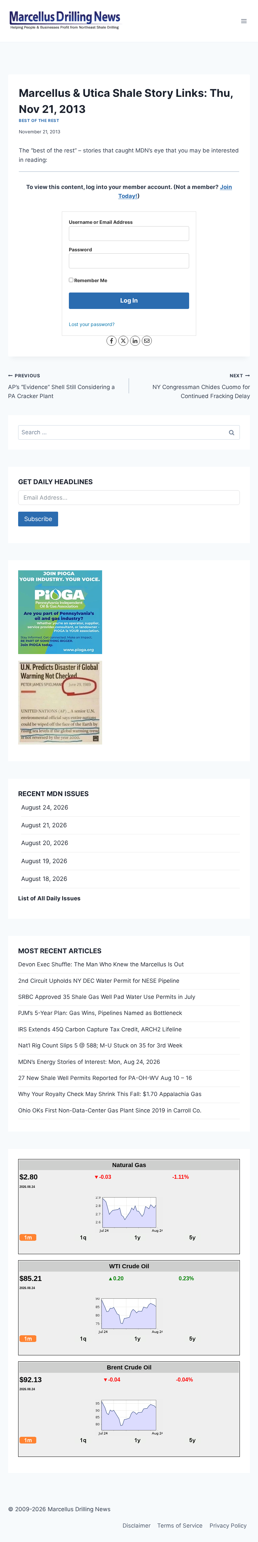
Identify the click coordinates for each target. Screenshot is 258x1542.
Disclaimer (136, 1525)
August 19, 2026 (44, 860)
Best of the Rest (39, 120)
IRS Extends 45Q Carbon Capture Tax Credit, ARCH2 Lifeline (100, 1029)
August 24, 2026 (44, 807)
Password (80, 249)
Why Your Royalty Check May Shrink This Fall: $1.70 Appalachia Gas (110, 1094)
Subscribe (38, 518)
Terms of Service (180, 1525)
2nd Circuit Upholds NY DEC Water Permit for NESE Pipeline (98, 980)
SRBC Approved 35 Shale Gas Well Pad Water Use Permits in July (106, 996)
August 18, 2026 (44, 878)
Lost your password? (92, 324)
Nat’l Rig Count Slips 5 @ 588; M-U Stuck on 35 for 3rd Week (100, 1045)
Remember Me (90, 280)
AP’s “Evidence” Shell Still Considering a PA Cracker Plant (61, 386)
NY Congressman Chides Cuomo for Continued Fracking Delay (201, 386)
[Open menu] (244, 21)
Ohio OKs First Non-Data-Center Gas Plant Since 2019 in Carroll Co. (110, 1110)
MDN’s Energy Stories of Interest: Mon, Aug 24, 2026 (89, 1061)
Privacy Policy (228, 1525)
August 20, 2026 (44, 842)
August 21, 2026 (44, 825)
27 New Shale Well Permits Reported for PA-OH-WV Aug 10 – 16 (105, 1078)
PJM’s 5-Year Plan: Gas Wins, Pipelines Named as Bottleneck (100, 1013)
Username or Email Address (101, 222)
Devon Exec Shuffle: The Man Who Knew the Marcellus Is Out (101, 964)
